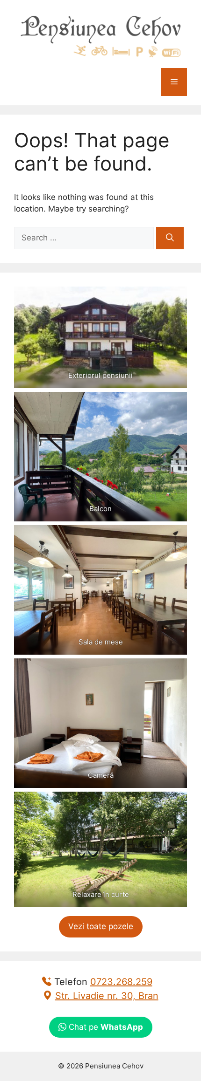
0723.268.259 (121, 981)
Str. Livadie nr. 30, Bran (106, 995)
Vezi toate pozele (100, 926)
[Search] (170, 238)
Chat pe (104, 1027)
